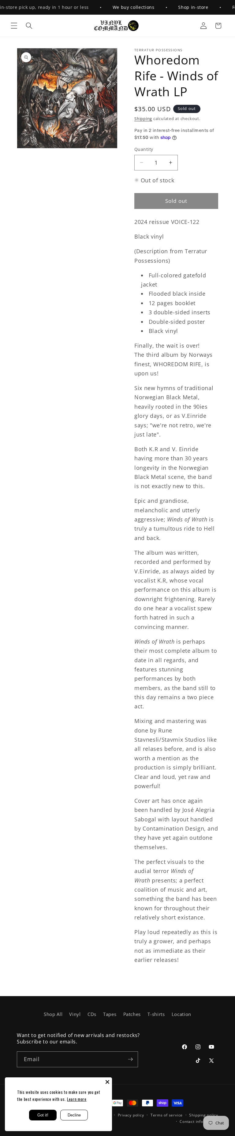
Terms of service (167, 1115)
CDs (92, 1014)
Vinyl (74, 1014)
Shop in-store (185, 7)
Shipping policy (203, 1115)
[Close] (107, 1082)
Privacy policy (131, 1115)
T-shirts (156, 1014)
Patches (132, 1014)
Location (181, 1014)
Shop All (53, 1014)
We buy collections (126, 7)
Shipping (143, 118)
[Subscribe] (130, 1059)
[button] (14, 25)
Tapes (109, 1014)
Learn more (77, 1099)
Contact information (199, 1121)
